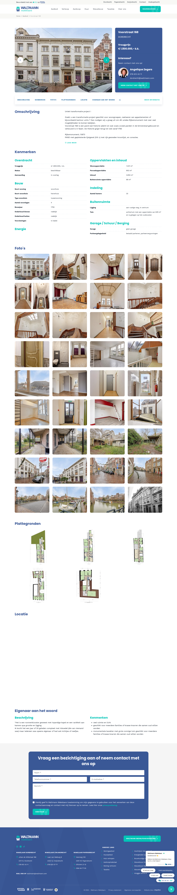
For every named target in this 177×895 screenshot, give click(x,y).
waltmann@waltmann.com (37, 874)
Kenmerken (40, 100)
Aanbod (54, 9)
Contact (142, 2)
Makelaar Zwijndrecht (55, 853)
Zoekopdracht (154, 2)
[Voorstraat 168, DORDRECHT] (32, 266)
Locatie (84, 100)
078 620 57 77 (52, 864)
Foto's (53, 100)
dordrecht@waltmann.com (142, 78)
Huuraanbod (108, 855)
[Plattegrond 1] (38, 547)
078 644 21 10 (81, 864)
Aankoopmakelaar (110, 862)
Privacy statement (114, 890)
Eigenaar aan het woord (103, 100)
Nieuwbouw (98, 9)
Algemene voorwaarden (132, 890)
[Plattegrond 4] (38, 585)
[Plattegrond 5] (88, 585)
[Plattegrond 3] (138, 547)
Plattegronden (68, 100)
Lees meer (71, 143)
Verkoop (65, 9)
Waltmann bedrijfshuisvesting (140, 839)
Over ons (122, 9)
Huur (87, 9)
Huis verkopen (109, 858)
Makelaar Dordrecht (26, 853)
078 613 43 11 (136, 74)
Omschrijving (23, 100)
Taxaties (110, 9)
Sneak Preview (167, 875)
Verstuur (39, 812)
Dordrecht (107, 2)
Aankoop (77, 9)
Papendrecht (119, 2)
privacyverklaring (110, 805)
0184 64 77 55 (81, 868)
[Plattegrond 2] (88, 547)
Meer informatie (152, 100)
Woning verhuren (110, 866)
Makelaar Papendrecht (84, 853)
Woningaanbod (109, 851)
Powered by (161, 864)
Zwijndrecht (132, 2)
